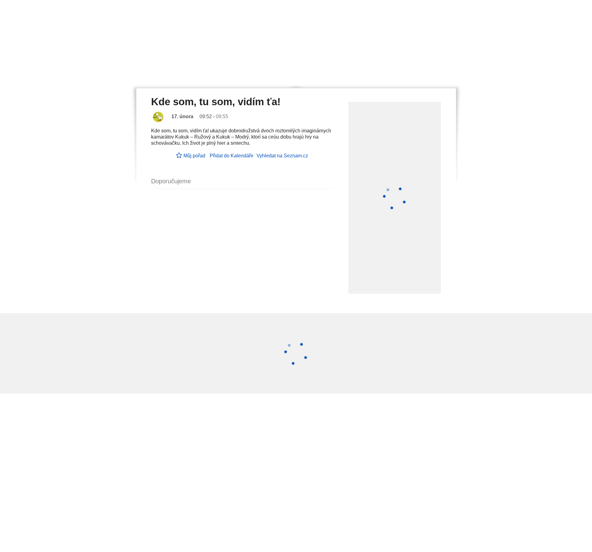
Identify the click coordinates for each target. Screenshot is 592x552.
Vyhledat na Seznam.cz (282, 155)
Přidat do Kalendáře (231, 155)
